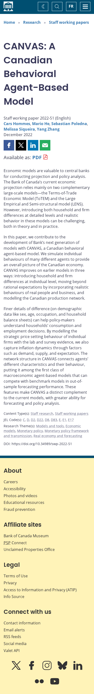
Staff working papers (69, 22)
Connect (15, 542)
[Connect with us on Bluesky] (63, 668)
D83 (54, 419)
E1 (64, 419)
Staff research (42, 413)
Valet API (12, 650)
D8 (47, 419)
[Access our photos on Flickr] (39, 684)
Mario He (40, 123)
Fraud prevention (19, 509)
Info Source (14, 596)
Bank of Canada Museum (26, 535)
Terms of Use (16, 576)
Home (9, 22)
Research (32, 22)
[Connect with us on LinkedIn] (78, 668)
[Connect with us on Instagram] (47, 668)
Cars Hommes (17, 123)
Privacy (10, 582)
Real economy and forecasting (58, 436)
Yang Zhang (48, 129)
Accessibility (15, 488)
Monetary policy (30, 430)
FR (71, 6)
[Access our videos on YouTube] (54, 684)
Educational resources (24, 502)
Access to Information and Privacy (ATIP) (40, 589)
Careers (11, 481)
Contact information (22, 623)
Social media (15, 643)
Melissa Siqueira (19, 129)
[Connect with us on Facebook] (32, 668)
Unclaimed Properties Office (29, 549)
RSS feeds (12, 636)
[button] (9, 145)
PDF (37, 157)
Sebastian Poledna (69, 123)
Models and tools (50, 426)
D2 (33, 419)
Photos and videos (20, 495)
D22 (40, 419)
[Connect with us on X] (16, 668)
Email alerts (14, 630)
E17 (71, 419)
